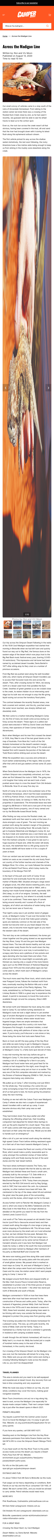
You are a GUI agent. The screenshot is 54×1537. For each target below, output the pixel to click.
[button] (4, 15)
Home (5, 36)
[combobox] (27, 26)
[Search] (48, 26)
